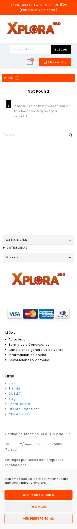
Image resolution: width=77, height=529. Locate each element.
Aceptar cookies (38, 495)
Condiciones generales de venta (36, 350)
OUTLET (15, 393)
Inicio (13, 383)
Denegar (38, 506)
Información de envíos (28, 355)
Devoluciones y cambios (29, 360)
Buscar (61, 50)
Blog (12, 399)
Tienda (14, 388)
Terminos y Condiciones (29, 344)
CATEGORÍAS (16, 247)
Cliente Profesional (25, 409)
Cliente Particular (23, 414)
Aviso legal (18, 339)
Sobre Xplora (19, 404)
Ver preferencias (38, 518)
